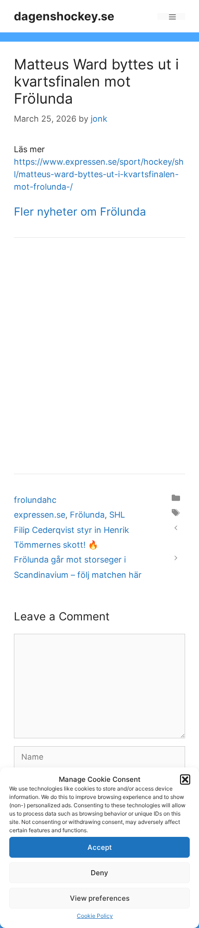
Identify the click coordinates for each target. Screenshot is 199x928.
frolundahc (35, 500)
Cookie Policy (95, 915)
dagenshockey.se (64, 16)
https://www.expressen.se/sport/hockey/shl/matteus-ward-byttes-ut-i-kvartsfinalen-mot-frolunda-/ (99, 174)
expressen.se (39, 515)
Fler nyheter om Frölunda (80, 211)
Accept (99, 847)
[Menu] (171, 16)
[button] (185, 779)
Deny (99, 872)
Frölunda (87, 515)
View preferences (100, 898)
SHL (117, 515)
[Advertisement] (99, 355)
